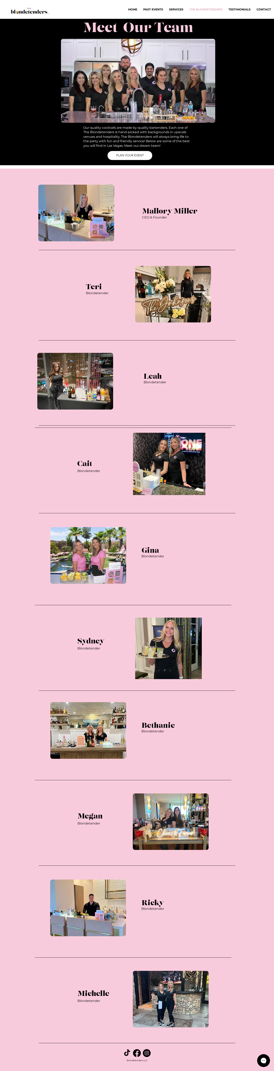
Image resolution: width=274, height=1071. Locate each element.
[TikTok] (127, 1053)
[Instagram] (147, 1053)
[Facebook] (137, 1053)
